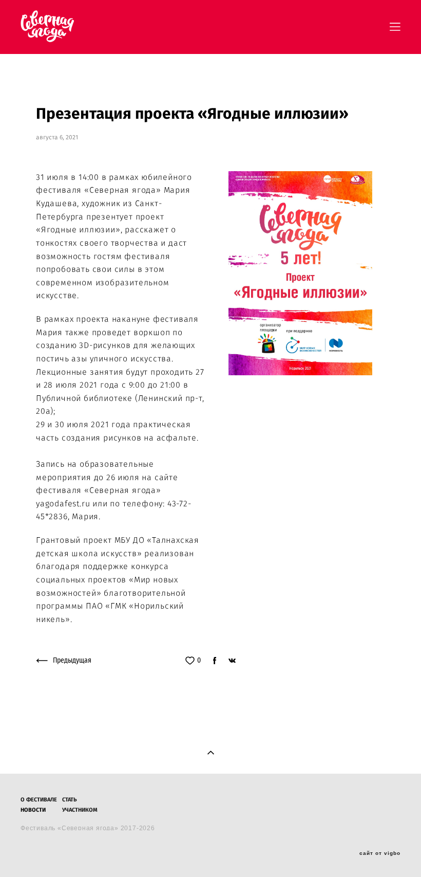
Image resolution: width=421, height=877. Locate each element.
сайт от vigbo (379, 853)
